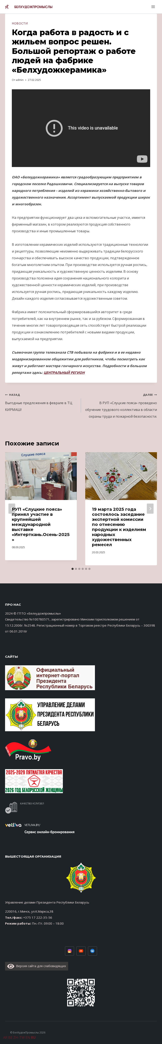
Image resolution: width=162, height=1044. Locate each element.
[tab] (73, 569)
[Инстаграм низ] (69, 951)
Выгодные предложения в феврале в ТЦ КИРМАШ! (38, 402)
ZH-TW (19, 1037)
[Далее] (150, 509)
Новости (20, 23)
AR (5, 1037)
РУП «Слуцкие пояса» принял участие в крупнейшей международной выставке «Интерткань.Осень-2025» (41, 524)
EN (28, 1037)
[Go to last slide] (11, 509)
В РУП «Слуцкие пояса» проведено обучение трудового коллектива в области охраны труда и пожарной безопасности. (121, 406)
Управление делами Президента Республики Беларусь (47, 902)
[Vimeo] (92, 951)
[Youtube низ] (81, 951)
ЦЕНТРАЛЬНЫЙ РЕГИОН (64, 372)
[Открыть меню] (152, 6)
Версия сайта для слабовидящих (40, 966)
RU (33, 1037)
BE (10, 1037)
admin (20, 80)
